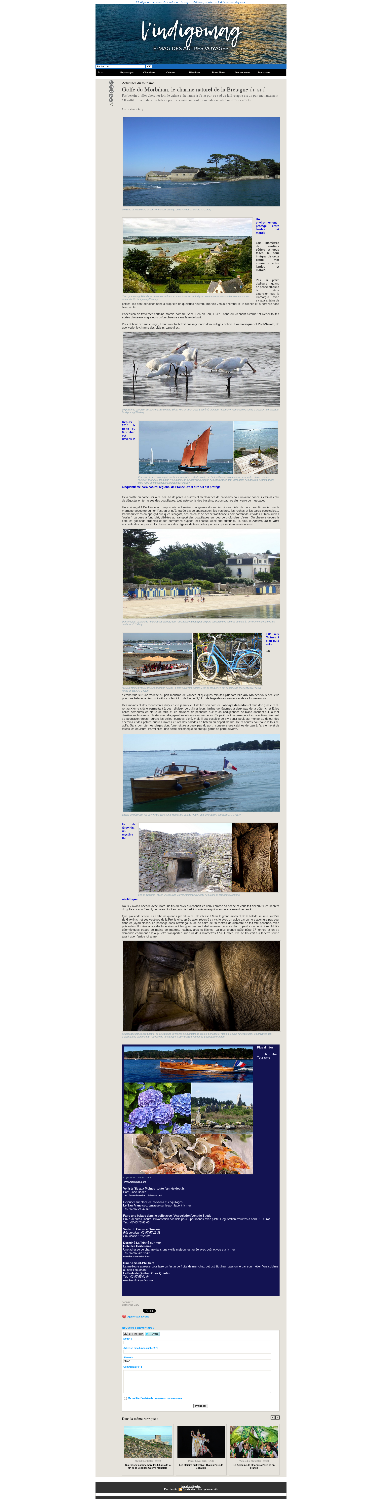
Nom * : (127, 1338)
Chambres (149, 72)
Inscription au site (208, 1489)
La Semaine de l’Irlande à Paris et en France (254, 1466)
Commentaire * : (132, 1366)
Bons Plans (218, 72)
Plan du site (170, 1489)
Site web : (128, 1357)
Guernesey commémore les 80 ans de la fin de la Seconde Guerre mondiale (148, 1466)
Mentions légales (191, 1486)
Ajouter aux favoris (138, 1316)
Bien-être (194, 72)
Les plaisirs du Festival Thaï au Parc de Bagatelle (201, 1466)
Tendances (264, 72)
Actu (100, 72)
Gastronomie (242, 72)
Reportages (127, 72)
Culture (170, 72)
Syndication (189, 1489)
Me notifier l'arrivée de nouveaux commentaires (155, 1398)
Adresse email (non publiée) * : (140, 1348)
